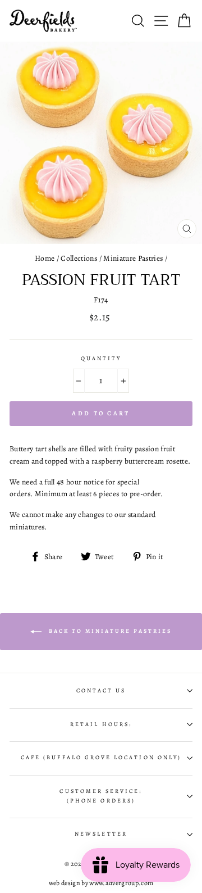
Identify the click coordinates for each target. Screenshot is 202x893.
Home (44, 258)
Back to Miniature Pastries (109, 631)
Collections (79, 258)
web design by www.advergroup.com (101, 882)
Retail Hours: (101, 724)
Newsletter (101, 834)
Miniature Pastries (133, 258)
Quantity (101, 358)
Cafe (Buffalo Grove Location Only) (101, 757)
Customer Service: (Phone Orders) (100, 795)
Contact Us (101, 691)
